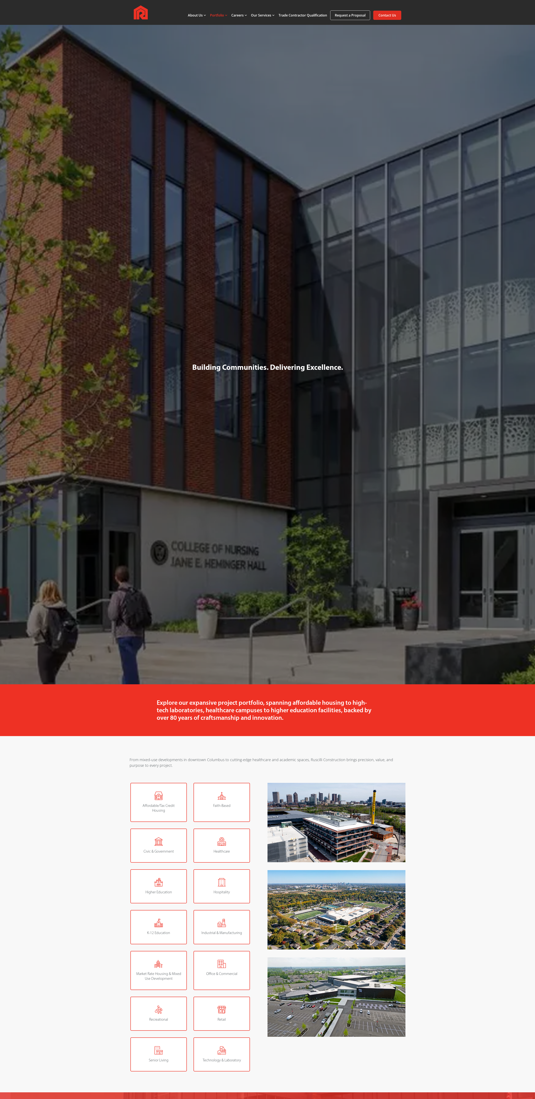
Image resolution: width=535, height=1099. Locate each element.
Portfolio (217, 15)
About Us (195, 15)
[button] (387, 15)
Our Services (261, 15)
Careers (237, 15)
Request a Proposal (350, 15)
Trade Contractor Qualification (303, 15)
